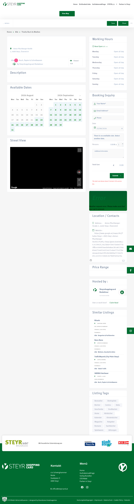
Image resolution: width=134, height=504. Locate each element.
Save (113, 23)
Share (124, 23)
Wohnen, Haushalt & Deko (106, 352)
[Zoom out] (79, 184)
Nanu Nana (98, 340)
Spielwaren (99, 430)
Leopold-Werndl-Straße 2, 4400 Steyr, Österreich (100, 362)
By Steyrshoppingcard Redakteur (30, 64)
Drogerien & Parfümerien (106, 335)
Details (7, 23)
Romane (98, 426)
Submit (115, 176)
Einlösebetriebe (85, 4)
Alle (16, 32)
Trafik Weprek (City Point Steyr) (106, 357)
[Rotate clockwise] (81, 172)
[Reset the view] (79, 172)
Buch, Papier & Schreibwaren (107, 382)
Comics (108, 405)
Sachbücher (110, 426)
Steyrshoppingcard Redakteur (107, 290)
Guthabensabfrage (99, 4)
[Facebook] (82, 487)
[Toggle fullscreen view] (79, 150)
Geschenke (99, 409)
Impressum (98, 500)
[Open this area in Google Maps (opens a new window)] (14, 187)
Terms (71, 188)
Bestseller (98, 401)
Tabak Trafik (102, 369)
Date (94, 123)
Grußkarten (112, 409)
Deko (118, 405)
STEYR (83, 478)
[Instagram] (87, 487)
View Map (65, 13)
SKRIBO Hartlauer (101, 373)
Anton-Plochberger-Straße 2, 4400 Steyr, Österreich (101, 346)
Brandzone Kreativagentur (47, 500)
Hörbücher (108, 413)
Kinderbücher (112, 418)
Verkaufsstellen (86, 476)
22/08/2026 (102, 129)
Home (75, 4)
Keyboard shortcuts (47, 188)
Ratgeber (111, 422)
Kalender (98, 418)
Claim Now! (114, 303)
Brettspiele (112, 401)
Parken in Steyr (124, 4)
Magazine (98, 422)
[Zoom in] (79, 180)
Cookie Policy (118, 500)
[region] (46, 168)
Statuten (127, 500)
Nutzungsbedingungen (85, 500)
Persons (95, 144)
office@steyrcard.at (60, 489)
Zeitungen (112, 430)
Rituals (97, 320)
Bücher (97, 405)
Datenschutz (108, 500)
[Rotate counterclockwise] (77, 172)
